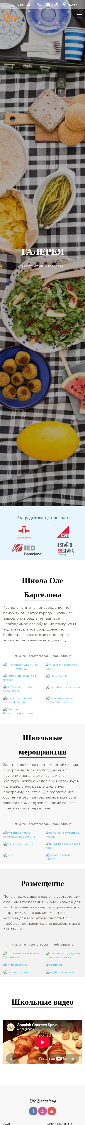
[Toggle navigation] (79, 16)
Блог (73, 5)
